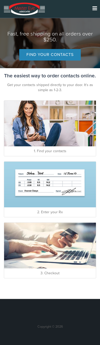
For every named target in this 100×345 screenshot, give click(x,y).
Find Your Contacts (50, 54)
